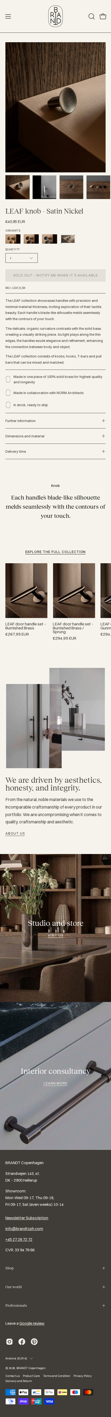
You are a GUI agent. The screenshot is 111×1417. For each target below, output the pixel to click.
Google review (31, 1323)
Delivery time (15, 451)
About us (15, 833)
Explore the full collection (55, 552)
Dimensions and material (24, 436)
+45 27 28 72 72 (18, 1239)
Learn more (56, 1083)
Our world (13, 1287)
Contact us (12, 1376)
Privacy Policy (83, 1376)
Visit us (55, 935)
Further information (20, 421)
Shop (9, 1268)
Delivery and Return (18, 1381)
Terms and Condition (56, 1376)
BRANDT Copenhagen (31, 1368)
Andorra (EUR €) (16, 1358)
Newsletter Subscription (26, 1218)
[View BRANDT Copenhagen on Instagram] (9, 1342)
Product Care (31, 1376)
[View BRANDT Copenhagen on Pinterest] (34, 1342)
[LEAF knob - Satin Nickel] (17, 187)
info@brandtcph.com (24, 1228)
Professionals (16, 1305)
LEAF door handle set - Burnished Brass (25, 626)
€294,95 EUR (64, 638)
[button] (91, 16)
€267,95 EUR (17, 634)
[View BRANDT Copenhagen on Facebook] (22, 1342)
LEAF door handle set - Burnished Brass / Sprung (73, 628)
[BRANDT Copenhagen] (55, 16)
